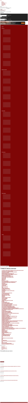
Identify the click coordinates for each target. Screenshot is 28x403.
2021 (2, 339)
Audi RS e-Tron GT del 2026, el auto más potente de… (9, 93)
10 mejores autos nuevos (5, 315)
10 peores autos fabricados (6, 322)
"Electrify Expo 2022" (5, 286)
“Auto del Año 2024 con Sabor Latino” (7, 276)
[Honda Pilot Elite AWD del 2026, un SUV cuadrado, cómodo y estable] (6, 83)
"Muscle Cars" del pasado (5, 294)
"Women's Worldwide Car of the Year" (7, 300)
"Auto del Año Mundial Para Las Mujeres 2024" (9, 282)
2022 (2, 341)
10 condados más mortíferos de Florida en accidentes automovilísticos (13, 308)
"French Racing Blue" (5, 287)
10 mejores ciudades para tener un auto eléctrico (9, 317)
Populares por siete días (4, 348)
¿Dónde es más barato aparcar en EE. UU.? (8, 273)
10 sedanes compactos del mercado (7, 324)
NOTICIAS (3, 2)
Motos (3, 58)
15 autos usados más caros (6, 335)
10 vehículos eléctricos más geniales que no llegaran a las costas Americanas (14, 328)
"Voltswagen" (4, 299)
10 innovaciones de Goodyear (6, 311)
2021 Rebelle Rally (4, 340)
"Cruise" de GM (4, 285)
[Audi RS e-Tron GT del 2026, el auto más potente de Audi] (6, 91)
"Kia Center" (3, 291)
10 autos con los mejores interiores (7, 303)
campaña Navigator (5, 263)
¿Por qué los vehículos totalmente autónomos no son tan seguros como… (12, 183)
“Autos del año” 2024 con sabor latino (7, 277)
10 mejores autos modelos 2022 (6, 314)
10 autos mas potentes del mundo (7, 304)
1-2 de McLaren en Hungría (6, 302)
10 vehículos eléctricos (5, 326)
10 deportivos (4, 310)
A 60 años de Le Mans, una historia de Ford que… (9, 150)
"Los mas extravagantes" (5, 293)
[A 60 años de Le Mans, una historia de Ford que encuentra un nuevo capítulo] (6, 148)
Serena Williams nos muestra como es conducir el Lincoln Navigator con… (12, 264)
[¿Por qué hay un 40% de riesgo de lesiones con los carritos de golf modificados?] (6, 132)
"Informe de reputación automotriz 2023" (8, 290)
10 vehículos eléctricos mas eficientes (7, 327)
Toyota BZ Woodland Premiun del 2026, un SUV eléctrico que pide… (11, 77)
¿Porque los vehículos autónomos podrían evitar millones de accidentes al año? (13, 191)
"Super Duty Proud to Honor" (6, 297)
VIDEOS (3, 5)
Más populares (3, 347)
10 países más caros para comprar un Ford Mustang (9, 321)
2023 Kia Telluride (4, 342)
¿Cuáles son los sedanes (5, 272)
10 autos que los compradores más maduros (8, 307)
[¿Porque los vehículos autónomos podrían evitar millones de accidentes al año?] (6, 189)
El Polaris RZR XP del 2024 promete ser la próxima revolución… (10, 261)
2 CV (2, 337)
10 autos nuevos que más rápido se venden (8, 306)
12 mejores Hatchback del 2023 (6, 334)
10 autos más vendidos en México (7, 305)
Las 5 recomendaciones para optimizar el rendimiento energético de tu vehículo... (10, 366)
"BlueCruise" (3, 283)
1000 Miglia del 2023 (4, 330)
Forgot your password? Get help (3, 17)
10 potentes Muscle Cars (5, 323)
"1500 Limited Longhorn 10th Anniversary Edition (9, 281)
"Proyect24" (3, 296)
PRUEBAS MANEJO (4, 69)
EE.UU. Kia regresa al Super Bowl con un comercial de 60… (10, 258)
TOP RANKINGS (4, 193)
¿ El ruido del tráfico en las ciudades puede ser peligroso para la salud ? (13, 270)
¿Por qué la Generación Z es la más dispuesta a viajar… (10, 175)
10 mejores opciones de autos (6, 319)
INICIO (2, 1)
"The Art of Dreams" (5, 298)
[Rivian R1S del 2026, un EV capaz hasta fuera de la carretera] (6, 99)
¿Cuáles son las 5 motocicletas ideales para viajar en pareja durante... (9, 380)
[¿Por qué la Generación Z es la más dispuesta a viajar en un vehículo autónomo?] (6, 173)
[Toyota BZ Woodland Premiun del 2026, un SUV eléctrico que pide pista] (6, 75)
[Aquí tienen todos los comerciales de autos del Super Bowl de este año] (6, 248)
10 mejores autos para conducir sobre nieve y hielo (9, 316)
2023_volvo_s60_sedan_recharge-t (7, 343)
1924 (2, 336)
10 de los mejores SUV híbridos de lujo (7, 309)
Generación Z (4, 174)
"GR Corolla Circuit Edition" (6, 289)
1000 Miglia (3, 329)
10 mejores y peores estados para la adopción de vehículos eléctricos (12, 320)
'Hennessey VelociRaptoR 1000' (6, 275)
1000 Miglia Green (4, 331)
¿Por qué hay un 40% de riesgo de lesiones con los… (9, 134)
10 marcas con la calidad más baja (7, 312)
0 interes (3, 301)
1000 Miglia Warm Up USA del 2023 (6, 332)
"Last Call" (3, 292)
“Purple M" (3, 280)
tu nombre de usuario (9, 15)
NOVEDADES (3, 3)
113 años (3, 333)
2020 (2, 338)
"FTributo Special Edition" (6, 288)
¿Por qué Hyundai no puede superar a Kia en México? (9, 274)
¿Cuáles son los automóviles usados (7, 271)
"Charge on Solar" (4, 284)
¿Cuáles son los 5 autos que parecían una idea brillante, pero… (11, 232)
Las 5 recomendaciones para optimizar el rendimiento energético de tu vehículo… (13, 36)
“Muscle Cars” (4, 278)
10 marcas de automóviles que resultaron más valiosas (10, 313)
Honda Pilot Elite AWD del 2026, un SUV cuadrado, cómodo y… (10, 85)
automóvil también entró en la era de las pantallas (8, 158)
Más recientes (3, 346)
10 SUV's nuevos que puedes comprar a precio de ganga (10, 325)
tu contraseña (8, 8)
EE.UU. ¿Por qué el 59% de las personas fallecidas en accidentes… (11, 142)
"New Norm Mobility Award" (6, 295)
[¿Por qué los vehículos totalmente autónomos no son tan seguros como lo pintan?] (6, 181)
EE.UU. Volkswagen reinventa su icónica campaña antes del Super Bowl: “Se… (12, 242)
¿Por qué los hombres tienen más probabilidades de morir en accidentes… (12, 126)
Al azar (2, 349)
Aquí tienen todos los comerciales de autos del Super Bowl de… (11, 250)
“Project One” (4, 279)
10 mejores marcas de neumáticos (7, 318)
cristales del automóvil (5, 166)
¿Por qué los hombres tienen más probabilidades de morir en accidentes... (9, 375)
